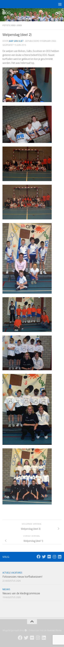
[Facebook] (39, 557)
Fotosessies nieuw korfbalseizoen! (22, 576)
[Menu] (60, 4)
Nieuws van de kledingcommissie (21, 593)
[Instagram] (54, 557)
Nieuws (6, 589)
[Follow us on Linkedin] (60, 557)
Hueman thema (54, 630)
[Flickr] (49, 557)
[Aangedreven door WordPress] (26, 630)
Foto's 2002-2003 (12, 25)
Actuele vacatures (12, 572)
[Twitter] (44, 557)
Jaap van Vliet (16, 41)
